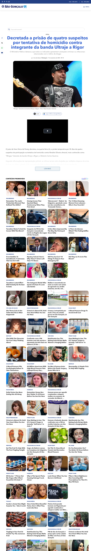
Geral (47, 34)
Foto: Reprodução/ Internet (48, 108)
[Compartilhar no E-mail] (2, 53)
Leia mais (47, 168)
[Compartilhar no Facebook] (2, 38)
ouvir (37, 113)
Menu (87, 6)
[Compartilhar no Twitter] (2, 43)
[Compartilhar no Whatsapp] (2, 48)
